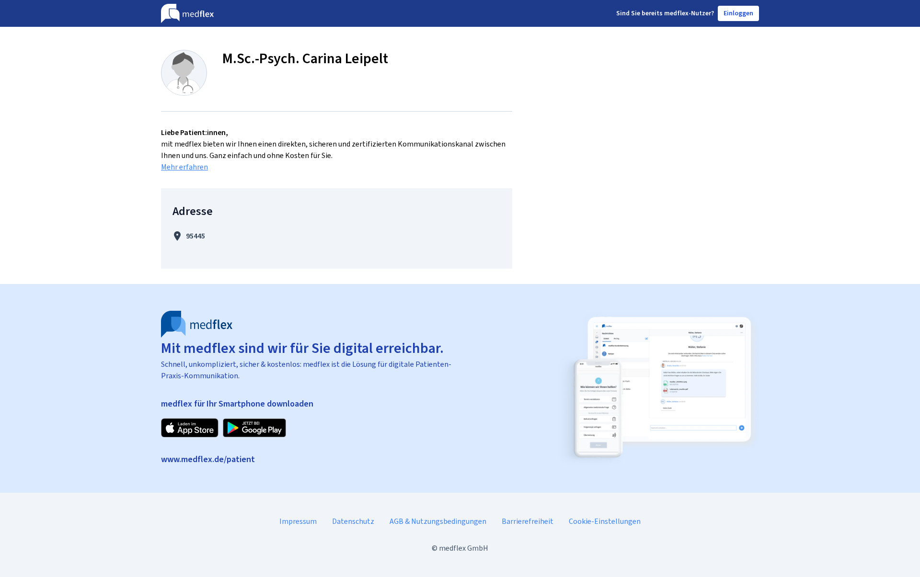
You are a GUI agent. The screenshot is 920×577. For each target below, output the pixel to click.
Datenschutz (353, 521)
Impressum (298, 521)
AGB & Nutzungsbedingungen (438, 521)
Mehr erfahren (184, 167)
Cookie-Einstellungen (605, 521)
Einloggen (738, 13)
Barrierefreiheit (527, 521)
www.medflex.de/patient (208, 459)
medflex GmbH (463, 548)
